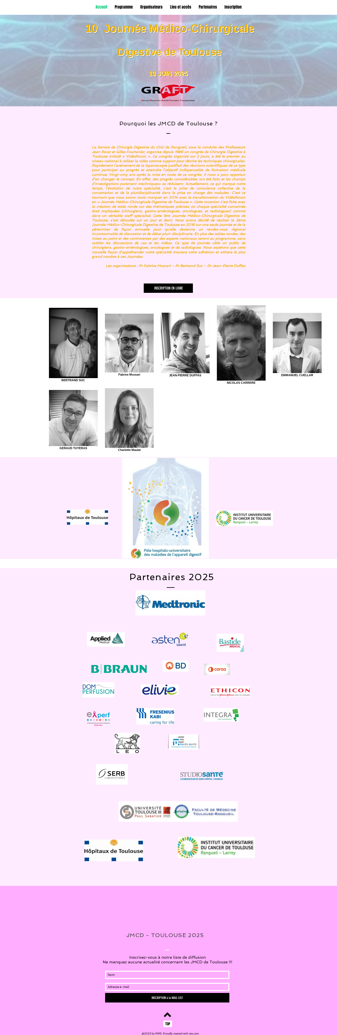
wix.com (194, 1033)
